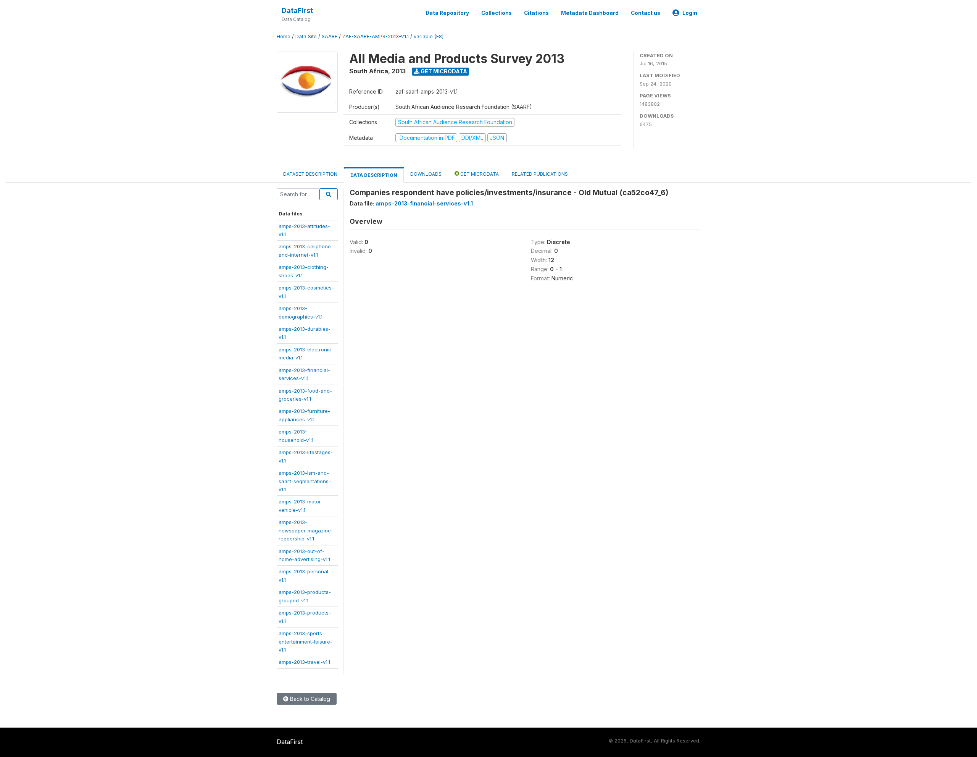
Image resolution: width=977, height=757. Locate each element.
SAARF (329, 36)
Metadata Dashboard (590, 13)
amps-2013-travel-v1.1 (304, 662)
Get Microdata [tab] (479, 174)
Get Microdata (443, 71)
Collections (496, 13)
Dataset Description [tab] (310, 174)
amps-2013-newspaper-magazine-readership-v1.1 (306, 530)
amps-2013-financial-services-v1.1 (424, 203)
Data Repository (447, 13)
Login (689, 13)
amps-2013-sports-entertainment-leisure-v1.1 (305, 641)
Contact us (645, 13)
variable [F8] (428, 36)
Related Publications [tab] (540, 174)
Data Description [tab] (373, 175)
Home (283, 36)
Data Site (306, 36)
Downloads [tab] (426, 174)
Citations (536, 13)
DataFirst (297, 10)
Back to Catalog (309, 699)
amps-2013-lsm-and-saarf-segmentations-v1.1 (305, 481)
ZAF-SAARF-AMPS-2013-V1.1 (375, 36)
